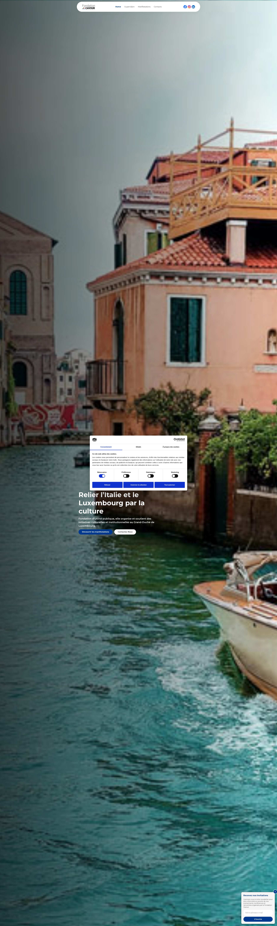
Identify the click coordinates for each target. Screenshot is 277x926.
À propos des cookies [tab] (171, 447)
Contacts (158, 7)
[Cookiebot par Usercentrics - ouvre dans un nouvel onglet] (175, 439)
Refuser (107, 485)
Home (118, 7)
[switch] (126, 476)
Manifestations (144, 7)
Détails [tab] (138, 447)
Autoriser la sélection (138, 485)
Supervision (129, 7)
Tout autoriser (169, 485)
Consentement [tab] (106, 447)
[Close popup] (275, 891)
